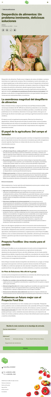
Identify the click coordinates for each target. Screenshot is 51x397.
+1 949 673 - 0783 (10, 372)
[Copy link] (10, 30)
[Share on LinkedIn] (3, 30)
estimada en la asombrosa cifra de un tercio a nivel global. (28, 91)
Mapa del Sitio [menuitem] (4, 387)
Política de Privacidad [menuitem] (6, 385)
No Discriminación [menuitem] (5, 389)
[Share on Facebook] (7, 30)
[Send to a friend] (14, 30)
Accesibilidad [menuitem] (4, 391)
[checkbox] (25, 341)
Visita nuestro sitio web (8, 310)
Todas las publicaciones (9, 9)
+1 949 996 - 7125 (11, 374)
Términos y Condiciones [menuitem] (6, 383)
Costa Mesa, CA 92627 (9, 367)
